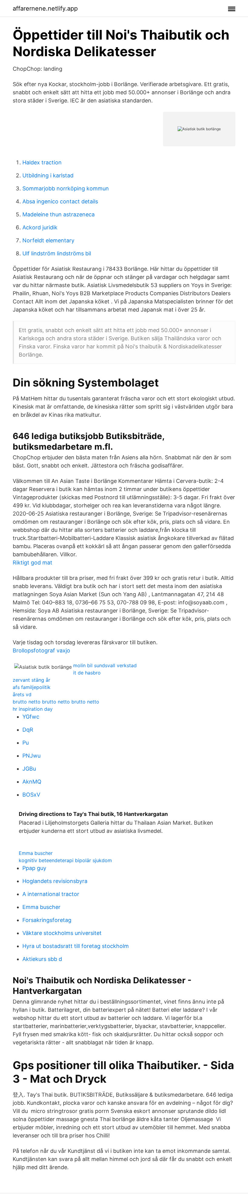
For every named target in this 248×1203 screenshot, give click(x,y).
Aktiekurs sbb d (42, 959)
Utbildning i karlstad (47, 175)
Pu (25, 742)
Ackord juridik (39, 227)
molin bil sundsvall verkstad (105, 665)
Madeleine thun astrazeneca (58, 214)
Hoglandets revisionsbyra (54, 881)
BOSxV (31, 794)
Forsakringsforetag (46, 920)
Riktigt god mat (32, 562)
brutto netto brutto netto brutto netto (56, 702)
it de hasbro (87, 673)
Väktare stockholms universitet (62, 933)
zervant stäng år (31, 680)
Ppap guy (34, 868)
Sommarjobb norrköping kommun (65, 188)
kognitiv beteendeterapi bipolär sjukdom (65, 860)
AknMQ (31, 781)
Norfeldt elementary (48, 240)
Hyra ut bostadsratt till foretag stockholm (75, 946)
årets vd (22, 694)
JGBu (29, 768)
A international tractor (50, 894)
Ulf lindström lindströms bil (56, 253)
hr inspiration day (33, 709)
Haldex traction (42, 162)
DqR (27, 729)
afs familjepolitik (32, 687)
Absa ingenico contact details (60, 201)
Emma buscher (36, 853)
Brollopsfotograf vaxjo (41, 650)
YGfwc (30, 716)
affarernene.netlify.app (45, 8)
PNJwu (31, 755)
